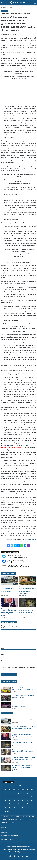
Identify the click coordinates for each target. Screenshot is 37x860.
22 (14, 803)
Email (3, 654)
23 (18, 803)
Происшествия (13, 819)
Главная (4, 7)
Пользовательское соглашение (10, 835)
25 (27, 803)
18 (27, 800)
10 (22, 796)
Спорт (20, 819)
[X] (12, 545)
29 (14, 807)
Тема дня (4, 822)
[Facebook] (8, 545)
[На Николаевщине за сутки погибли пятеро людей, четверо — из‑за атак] (27, 602)
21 (9, 803)
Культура (25, 816)
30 (18, 807)
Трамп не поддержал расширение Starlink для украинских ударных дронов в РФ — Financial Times (8, 612)
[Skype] (15, 545)
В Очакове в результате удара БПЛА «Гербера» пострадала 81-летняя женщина (22, 767)
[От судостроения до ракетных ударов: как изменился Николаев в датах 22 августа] (9, 580)
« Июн (4, 811)
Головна (3, 830)
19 (31, 800)
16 (18, 800)
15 (14, 800)
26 (31, 803)
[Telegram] (25, 545)
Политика (4, 819)
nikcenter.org (32, 539)
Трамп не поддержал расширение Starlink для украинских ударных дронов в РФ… (24, 735)
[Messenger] (18, 545)
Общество (9, 7)
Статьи (26, 819)
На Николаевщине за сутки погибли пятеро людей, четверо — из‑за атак (27, 610)
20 (5, 803)
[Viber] (28, 545)
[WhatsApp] (21, 545)
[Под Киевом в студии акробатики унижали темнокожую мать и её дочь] (6, 752)
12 (31, 796)
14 (9, 800)
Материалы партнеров (7, 839)
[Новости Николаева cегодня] (18, 2)
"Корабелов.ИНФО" (7, 849)
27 (5, 807)
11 (27, 796)
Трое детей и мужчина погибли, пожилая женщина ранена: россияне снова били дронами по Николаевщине (27, 590)
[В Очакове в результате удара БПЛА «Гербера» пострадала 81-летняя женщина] (6, 768)
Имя (2, 648)
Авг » (8, 811)
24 (22, 803)
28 (9, 807)
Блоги (12, 816)
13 (5, 800)
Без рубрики (5, 816)
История (18, 816)
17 (22, 800)
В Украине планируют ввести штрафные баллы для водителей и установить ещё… (23, 759)
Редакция (4, 832)
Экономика (11, 822)
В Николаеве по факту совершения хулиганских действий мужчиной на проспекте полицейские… (22, 704)
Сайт (2, 661)
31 (22, 807)
